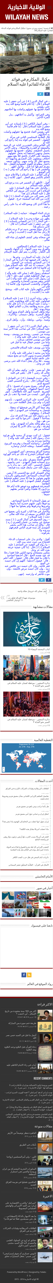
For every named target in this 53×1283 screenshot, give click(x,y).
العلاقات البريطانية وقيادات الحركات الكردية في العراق (19, 1229)
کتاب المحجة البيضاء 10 (39, 649)
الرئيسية (47, 28)
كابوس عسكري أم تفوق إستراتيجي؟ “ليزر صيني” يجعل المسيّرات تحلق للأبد (19, 1256)
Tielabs (43, 1272)
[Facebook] (23, 975)
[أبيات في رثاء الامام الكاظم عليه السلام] (45, 1069)
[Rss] (29, 975)
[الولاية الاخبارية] (26, 7)
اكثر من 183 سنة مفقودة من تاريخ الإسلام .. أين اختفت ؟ (20, 1012)
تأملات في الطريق (27, 1144)
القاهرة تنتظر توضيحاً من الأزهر (21, 1133)
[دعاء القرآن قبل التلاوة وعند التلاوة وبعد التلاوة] (45, 1054)
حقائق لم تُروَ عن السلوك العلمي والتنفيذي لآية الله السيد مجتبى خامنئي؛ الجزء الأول (21, 1243)
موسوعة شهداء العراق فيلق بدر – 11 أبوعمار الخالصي (20, 598)
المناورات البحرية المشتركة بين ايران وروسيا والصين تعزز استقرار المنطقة (19, 1172)
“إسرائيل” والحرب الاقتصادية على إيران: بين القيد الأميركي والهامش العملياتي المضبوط (20, 1206)
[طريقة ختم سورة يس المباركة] (45, 1027)
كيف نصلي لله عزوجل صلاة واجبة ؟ (32, 591)
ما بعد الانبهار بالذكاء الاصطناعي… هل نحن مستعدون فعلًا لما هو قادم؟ (20, 1217)
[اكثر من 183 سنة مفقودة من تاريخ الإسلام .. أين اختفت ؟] (45, 1015)
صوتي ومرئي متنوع (34, 28)
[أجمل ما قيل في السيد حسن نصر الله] (45, 1039)
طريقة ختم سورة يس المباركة (22, 1023)
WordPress (22, 1272)
